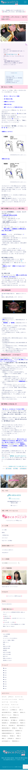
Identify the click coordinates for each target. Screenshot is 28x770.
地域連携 (5, 722)
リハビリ (5, 707)
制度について (6, 642)
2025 (5, 670)
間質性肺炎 (15, 741)
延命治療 (12, 725)
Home (3, 10)
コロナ (21, 699)
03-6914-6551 (15, 495)
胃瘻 (19, 735)
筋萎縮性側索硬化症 (8, 733)
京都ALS (5, 709)
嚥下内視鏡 (8, 468)
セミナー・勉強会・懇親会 (8, 640)
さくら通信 (4, 529)
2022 (5, 677)
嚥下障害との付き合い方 (11, 82)
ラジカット (14, 704)
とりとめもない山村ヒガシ (7, 549)
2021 (5, 679)
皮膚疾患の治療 (6, 648)
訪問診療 (11, 738)
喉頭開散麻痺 (14, 717)
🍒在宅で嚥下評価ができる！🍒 (11, 54)
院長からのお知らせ (7, 658)
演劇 (21, 728)
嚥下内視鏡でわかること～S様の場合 (14, 77)
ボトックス (5, 704)
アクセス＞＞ (15, 505)
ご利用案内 (5, 636)
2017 (5, 688)
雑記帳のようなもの (7, 660)
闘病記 (3, 532)
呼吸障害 (5, 717)
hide (16, 72)
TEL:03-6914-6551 (7, 758)
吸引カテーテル (6, 715)
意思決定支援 (6, 728)
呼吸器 (16, 715)
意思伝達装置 (21, 725)
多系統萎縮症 (23, 468)
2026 (5, 668)
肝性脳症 (5, 735)
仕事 (21, 709)
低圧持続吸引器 (6, 712)
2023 (5, 675)
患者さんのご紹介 (7, 646)
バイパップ (13, 702)
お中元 (10, 696)
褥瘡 (4, 738)
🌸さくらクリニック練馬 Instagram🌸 (14, 596)
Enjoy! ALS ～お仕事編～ (7, 540)
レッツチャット (14, 707)
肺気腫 (12, 735)
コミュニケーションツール (9, 699)
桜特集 (14, 728)
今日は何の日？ (5, 552)
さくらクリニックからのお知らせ (10, 638)
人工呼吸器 (13, 709)
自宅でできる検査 (15, 10)
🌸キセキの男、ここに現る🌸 (9, 622)
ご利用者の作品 (5, 535)
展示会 (4, 725)
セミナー (5, 702)
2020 (5, 681)
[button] (10, 486)
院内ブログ (21, 10)
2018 (5, 686)
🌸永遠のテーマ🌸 (7, 616)
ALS (4, 696)
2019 (5, 684)
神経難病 (8, 10)
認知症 (18, 738)
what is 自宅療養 (6, 634)
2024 (5, 672)
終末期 (18, 733)
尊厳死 (22, 722)
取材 (4, 644)
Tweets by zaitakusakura (7, 604)
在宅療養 (22, 720)
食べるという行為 (10, 76)
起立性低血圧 (6, 741)
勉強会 (22, 712)
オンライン (18, 696)
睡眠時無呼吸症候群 (7, 730)
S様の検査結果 (9, 79)
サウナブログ (5, 537)
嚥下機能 (15, 468)
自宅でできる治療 (7, 654)
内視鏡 (15, 712)
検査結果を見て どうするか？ (13, 81)
